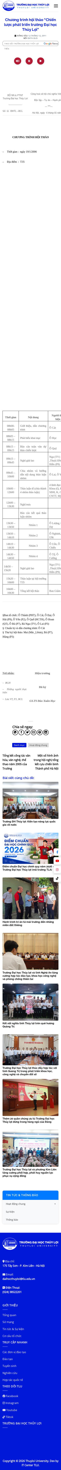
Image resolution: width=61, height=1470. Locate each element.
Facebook (11, 1396)
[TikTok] (57, 878)
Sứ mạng (8, 1322)
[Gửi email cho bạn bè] (33, 732)
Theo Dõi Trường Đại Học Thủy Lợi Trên (21, 44)
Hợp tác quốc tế (13, 1380)
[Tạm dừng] (29, 61)
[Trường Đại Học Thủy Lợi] (26, 6)
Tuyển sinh (9, 1366)
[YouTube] (57, 861)
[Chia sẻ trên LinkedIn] (46, 732)
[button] (56, 5)
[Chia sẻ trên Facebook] (21, 732)
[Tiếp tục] (40, 61)
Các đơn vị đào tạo (14, 1352)
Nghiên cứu (10, 1373)
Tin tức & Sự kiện (13, 1329)
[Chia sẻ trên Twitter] (27, 732)
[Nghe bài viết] (17, 61)
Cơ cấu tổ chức (12, 1336)
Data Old (32, 38)
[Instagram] (57, 869)
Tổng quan (9, 1315)
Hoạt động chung (38, 745)
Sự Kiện (10, 1211)
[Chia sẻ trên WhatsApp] (15, 732)
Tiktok (9, 1417)
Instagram (12, 1403)
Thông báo (12, 1219)
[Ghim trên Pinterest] (40, 732)
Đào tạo (8, 1359)
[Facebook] (57, 852)
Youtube (11, 1410)
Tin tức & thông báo (22, 1195)
